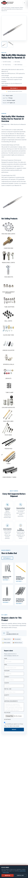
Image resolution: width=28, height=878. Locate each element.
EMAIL (5, 664)
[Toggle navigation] (24, 3)
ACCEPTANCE (7, 719)
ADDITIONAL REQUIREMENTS (11, 701)
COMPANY (6, 676)
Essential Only (20, 875)
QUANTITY (6, 695)
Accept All (7, 875)
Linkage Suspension (15, 7)
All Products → (7, 558)
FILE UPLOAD (7, 712)
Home (2, 7)
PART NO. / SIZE (7, 689)
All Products (7, 7)
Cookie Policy (22, 870)
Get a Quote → (14, 88)
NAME (5, 658)
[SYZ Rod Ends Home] (11, 3)
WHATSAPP (6, 670)
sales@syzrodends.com (12, 634)
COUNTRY (6, 682)
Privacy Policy (6, 872)
